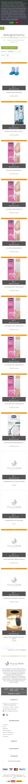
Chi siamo (5, 724)
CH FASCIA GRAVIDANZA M (14, 209)
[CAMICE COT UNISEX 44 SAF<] (14, 115)
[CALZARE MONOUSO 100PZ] (14, 76)
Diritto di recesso (7, 730)
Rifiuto (16, 22)
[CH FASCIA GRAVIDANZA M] (14, 192)
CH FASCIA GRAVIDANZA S (14, 248)
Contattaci (5, 736)
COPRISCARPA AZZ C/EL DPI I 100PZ (14, 481)
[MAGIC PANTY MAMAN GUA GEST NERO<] (14, 620)
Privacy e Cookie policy (12, 19)
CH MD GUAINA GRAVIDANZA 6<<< (14, 443)
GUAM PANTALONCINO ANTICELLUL (14, 598)
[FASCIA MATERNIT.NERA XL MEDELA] (14, 543)
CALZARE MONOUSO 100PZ (14, 92)
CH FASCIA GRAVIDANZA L (14, 170)
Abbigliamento (14, 42)
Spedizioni (5, 728)
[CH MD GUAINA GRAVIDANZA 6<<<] (14, 426)
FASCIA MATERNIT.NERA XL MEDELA (14, 559)
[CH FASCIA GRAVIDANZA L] (14, 153)
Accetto (11, 22)
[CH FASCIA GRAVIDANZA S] (14, 231)
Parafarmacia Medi (14, 761)
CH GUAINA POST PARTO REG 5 (14, 365)
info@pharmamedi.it (13, 711)
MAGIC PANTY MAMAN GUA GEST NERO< (14, 638)
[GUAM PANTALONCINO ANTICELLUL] (14, 581)
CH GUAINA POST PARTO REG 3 (14, 287)
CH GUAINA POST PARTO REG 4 (14, 326)
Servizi (4, 726)
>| (12, 648)
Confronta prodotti (9, 47)
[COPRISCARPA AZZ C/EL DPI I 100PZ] (14, 465)
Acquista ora (14, 89)
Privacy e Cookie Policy (8, 732)
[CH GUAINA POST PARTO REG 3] (14, 270)
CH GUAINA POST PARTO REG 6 (14, 404)
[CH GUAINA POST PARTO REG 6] (14, 387)
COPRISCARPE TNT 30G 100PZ (14, 520)
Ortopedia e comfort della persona (15, 40)
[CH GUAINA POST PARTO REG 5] (14, 348)
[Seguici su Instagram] (7, 714)
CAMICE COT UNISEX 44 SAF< (14, 131)
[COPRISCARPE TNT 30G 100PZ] (14, 504)
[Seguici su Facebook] (4, 714)
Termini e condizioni (8, 734)
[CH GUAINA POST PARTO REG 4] (14, 309)
